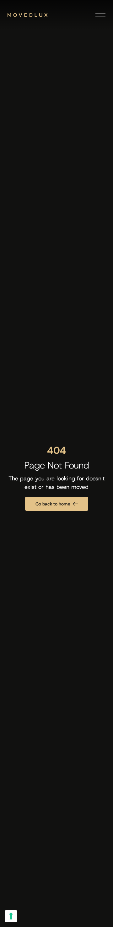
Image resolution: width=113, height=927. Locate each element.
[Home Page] (28, 15)
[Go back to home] (56, 504)
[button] (100, 15)
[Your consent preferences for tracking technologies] (11, 916)
